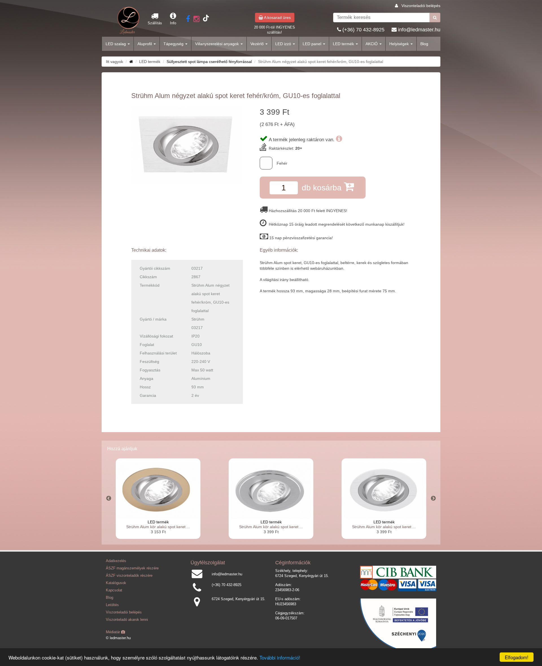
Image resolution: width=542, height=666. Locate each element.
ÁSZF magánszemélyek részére (132, 568)
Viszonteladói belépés (420, 5)
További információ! (279, 657)
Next (433, 498)
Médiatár (113, 632)
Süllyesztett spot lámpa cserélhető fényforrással (209, 61)
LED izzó (283, 44)
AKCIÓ (372, 44)
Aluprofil (145, 44)
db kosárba (323, 187)
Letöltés (112, 605)
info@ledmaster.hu (419, 29)
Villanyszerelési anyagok (217, 44)
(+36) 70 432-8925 (363, 29)
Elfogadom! (516, 657)
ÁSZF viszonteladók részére (129, 576)
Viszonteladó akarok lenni (127, 620)
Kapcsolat (114, 590)
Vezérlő (257, 44)
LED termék (344, 44)
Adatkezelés (116, 561)
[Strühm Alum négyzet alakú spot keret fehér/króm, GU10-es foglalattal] (187, 145)
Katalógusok (116, 583)
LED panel (312, 44)
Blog (424, 44)
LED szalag (116, 44)
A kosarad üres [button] (277, 17)
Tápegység (174, 44)
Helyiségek (399, 44)
